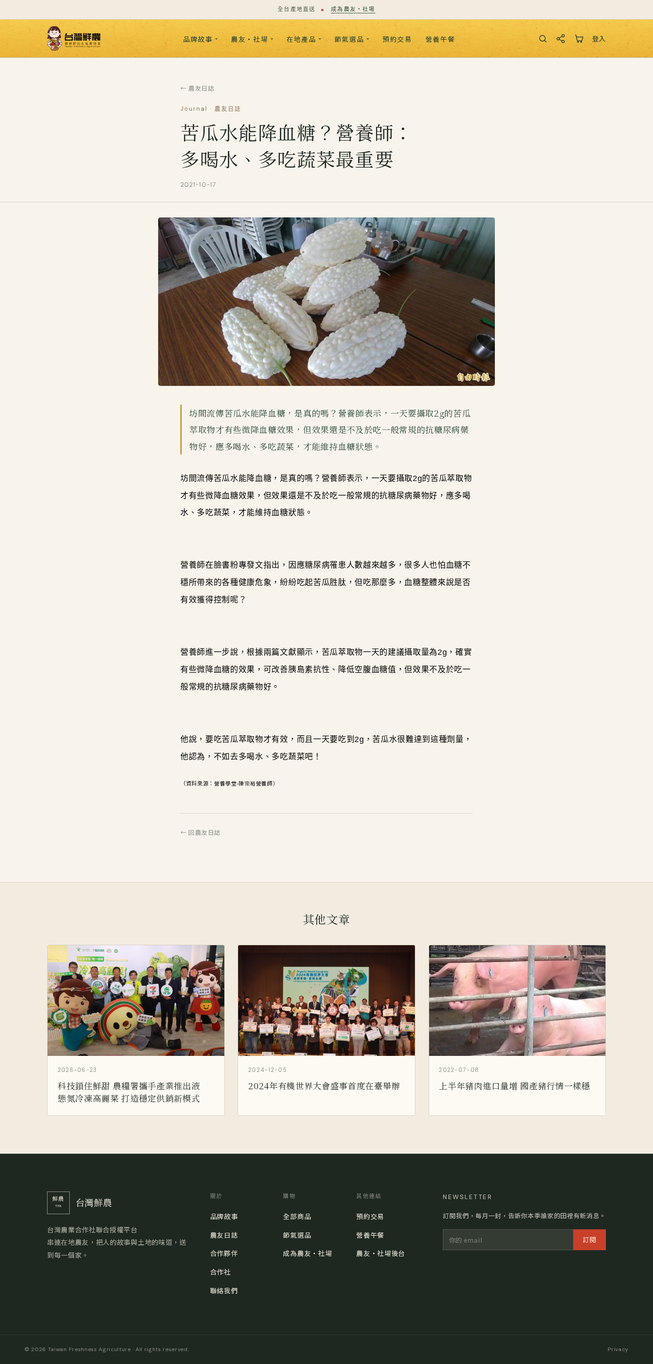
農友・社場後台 (380, 1253)
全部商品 (297, 1216)
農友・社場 (249, 39)
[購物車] (579, 39)
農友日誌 (224, 1235)
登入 (599, 38)
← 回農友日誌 (200, 832)
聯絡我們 (224, 1290)
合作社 (220, 1271)
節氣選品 (349, 39)
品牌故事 (198, 39)
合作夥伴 (224, 1253)
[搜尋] (543, 39)
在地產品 (301, 39)
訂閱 (590, 1239)
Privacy (618, 1349)
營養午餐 (440, 39)
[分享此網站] (560, 39)
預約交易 (397, 39)
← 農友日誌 (197, 88)
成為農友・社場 (353, 9)
